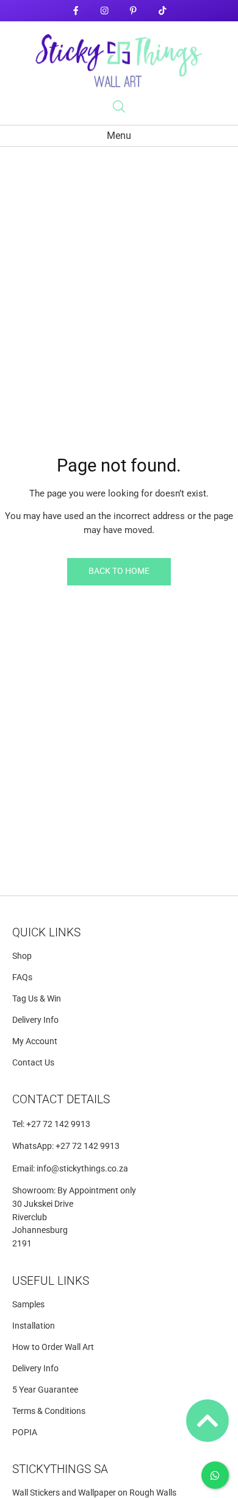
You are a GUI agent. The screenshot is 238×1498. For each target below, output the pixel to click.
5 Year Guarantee (45, 1390)
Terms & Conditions (48, 1411)
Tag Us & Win (36, 999)
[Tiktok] (162, 10)
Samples (28, 1304)
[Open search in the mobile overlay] (119, 107)
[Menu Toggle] (119, 136)
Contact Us (33, 1063)
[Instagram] (104, 10)
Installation (33, 1326)
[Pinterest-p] (133, 10)
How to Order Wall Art (53, 1347)
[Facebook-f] (75, 10)
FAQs (22, 977)
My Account (34, 1041)
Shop (22, 956)
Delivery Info (35, 1020)
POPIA (24, 1432)
